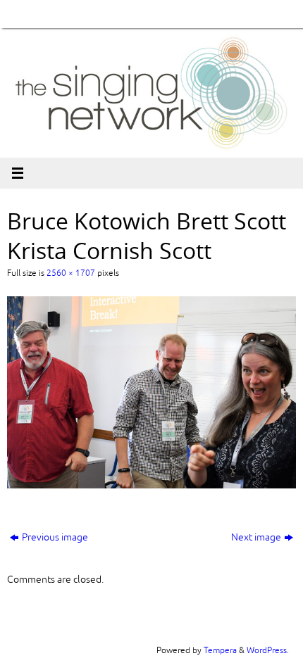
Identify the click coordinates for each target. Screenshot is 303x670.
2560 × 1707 (71, 273)
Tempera (220, 650)
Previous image (55, 537)
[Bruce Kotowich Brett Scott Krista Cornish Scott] (151, 392)
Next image (256, 537)
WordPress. (268, 650)
